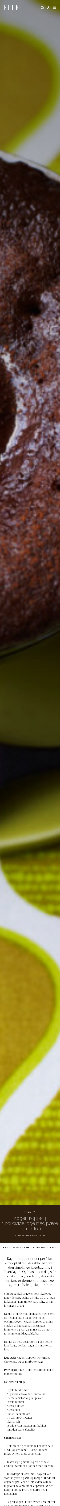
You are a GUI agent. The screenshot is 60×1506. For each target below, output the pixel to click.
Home (5, 1248)
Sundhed (30, 1212)
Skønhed (15, 1248)
